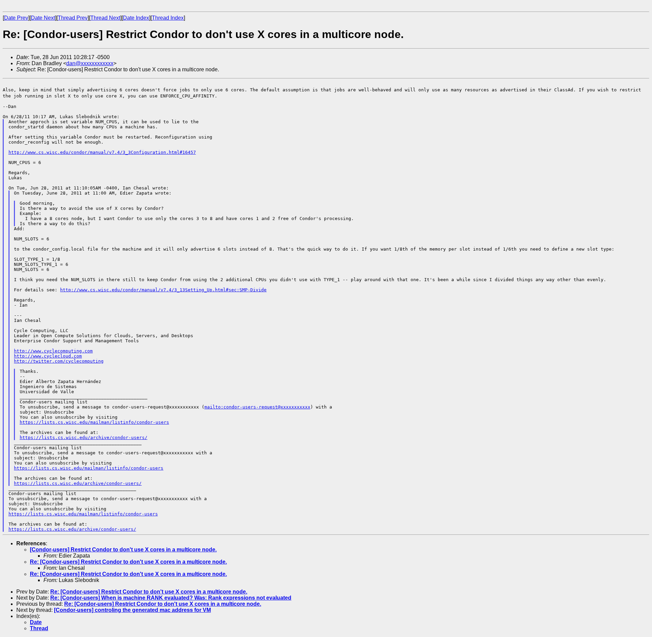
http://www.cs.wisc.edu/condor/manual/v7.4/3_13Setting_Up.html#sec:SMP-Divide (163, 289)
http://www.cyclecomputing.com (53, 350)
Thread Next (105, 18)
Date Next (43, 18)
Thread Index (168, 18)
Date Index (136, 18)
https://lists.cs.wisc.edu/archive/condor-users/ (83, 437)
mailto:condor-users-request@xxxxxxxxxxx (257, 407)
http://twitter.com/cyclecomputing (59, 361)
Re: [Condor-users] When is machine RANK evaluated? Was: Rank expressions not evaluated (170, 598)
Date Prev (16, 18)
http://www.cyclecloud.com (48, 356)
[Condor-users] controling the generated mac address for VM (132, 610)
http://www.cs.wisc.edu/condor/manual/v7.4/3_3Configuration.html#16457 (102, 152)
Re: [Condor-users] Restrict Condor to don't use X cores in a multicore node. (128, 562)
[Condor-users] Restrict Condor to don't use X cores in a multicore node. (123, 549)
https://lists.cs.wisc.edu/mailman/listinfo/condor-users (94, 422)
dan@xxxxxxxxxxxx (89, 63)
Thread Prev (73, 18)
